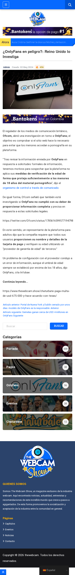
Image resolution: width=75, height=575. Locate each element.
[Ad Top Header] (37, 31)
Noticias (9, 535)
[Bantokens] (37, 118)
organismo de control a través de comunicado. (31, 187)
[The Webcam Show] (37, 18)
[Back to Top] (3, 572)
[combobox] (70, 4)
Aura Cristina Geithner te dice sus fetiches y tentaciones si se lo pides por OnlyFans (40, 42)
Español (50, 570)
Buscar (59, 325)
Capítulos (10, 523)
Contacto (10, 541)
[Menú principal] (6, 4)
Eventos (9, 529)
